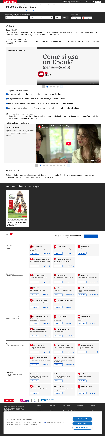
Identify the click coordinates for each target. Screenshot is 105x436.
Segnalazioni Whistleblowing (68, 410)
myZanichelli (66, 1)
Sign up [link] (65, 17)
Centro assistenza (80, 410)
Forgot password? (49, 14)
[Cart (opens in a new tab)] (93, 1)
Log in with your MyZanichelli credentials (16, 15)
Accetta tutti (82, 419)
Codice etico (65, 408)
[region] (52, 422)
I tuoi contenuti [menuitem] (15, 11)
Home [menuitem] (7, 11)
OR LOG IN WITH (75, 14)
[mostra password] (51, 18)
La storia (38, 408)
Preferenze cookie (82, 427)
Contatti (91, 410)
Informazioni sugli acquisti (81, 408)
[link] (87, 18)
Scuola (51, 410)
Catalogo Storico (40, 410)
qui (45, 423)
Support (73, 1)
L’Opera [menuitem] (42, 11)
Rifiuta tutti (82, 423)
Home (51, 408)
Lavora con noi (92, 408)
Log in (98, 1)
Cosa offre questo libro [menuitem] (29, 11)
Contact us (78, 1)
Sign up (65, 17)
